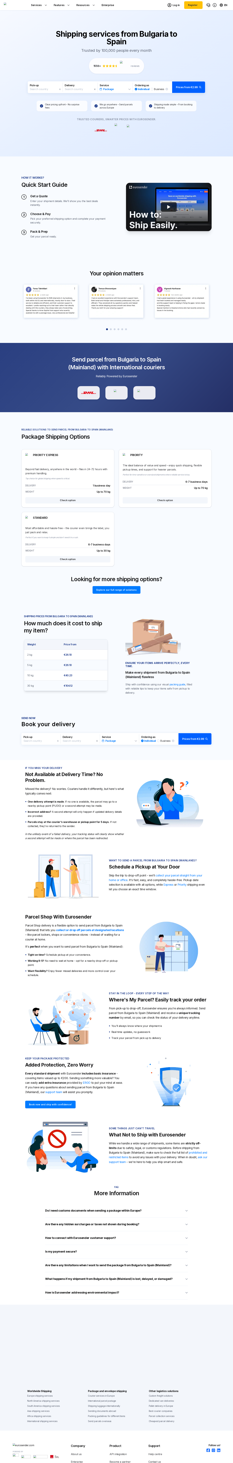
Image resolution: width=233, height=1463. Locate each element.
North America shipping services (43, 1400)
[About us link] (214, 5)
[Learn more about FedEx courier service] (144, 392)
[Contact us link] (208, 5)
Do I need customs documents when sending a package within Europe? (93, 1210)
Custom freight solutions (161, 1395)
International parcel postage (102, 1400)
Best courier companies (160, 1411)
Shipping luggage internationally (104, 1406)
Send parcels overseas (99, 1421)
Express (168, 884)
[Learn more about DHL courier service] (89, 392)
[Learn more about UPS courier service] (116, 392)
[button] (116, 87)
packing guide (177, 684)
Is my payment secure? (61, 1251)
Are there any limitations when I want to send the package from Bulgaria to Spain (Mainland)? (108, 1265)
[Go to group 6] (126, 329)
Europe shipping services (40, 1395)
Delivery (69, 85)
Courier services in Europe (101, 1395)
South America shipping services (43, 1406)
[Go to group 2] (111, 329)
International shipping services (42, 1421)
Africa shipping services (39, 1416)
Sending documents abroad (102, 1411)
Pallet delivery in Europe (161, 1406)
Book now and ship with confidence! (50, 1104)
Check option (68, 500)
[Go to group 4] (118, 329)
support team (53, 1092)
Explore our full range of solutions (116, 589)
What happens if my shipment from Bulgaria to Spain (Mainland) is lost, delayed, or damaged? (109, 1279)
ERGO (87, 1082)
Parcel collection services (162, 1416)
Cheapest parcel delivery (161, 1421)
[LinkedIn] (217, 1450)
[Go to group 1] (107, 329)
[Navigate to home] (16, 5)
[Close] (60, 89)
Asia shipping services (38, 1411)
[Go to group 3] (115, 329)
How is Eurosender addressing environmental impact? (82, 1292)
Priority (182, 884)
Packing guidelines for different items (106, 1416)
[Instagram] (212, 1450)
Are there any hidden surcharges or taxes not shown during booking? (92, 1224)
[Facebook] (207, 1450)
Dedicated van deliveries (161, 1400)
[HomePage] (42, 1445)
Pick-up (34, 85)
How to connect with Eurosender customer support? (80, 1238)
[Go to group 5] (122, 329)
